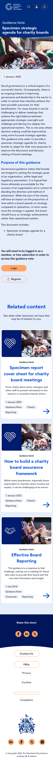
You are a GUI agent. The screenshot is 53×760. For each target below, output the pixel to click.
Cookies (26, 682)
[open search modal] (29, 7)
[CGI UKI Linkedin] (11, 742)
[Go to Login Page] (36, 7)
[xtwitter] (35, 634)
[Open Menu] (44, 7)
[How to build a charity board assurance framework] (46, 505)
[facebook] (18, 634)
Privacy (26, 673)
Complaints (26, 700)
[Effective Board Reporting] (46, 596)
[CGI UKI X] (32, 742)
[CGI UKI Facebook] (21, 742)
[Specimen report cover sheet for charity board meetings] (46, 411)
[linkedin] (27, 634)
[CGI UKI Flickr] (42, 742)
